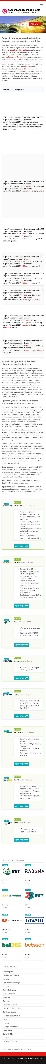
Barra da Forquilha (10, 1041)
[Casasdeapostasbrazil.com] (21, 11)
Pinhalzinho (7, 1030)
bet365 (25, 234)
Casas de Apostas (8, 1049)
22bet (26, 69)
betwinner (27, 320)
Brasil (17, 1049)
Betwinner (7, 327)
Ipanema (6, 997)
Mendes (6, 1023)
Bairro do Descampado (12, 1008)
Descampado (8, 972)
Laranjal (6, 979)
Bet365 (18, 69)
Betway (19, 57)
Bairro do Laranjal (10, 1005)
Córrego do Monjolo (11, 1026)
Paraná (23, 1049)
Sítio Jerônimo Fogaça (11, 983)
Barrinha (6, 1019)
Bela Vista (6, 1001)
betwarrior (27, 186)
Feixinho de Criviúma (11, 975)
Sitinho (32, 505)
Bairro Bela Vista (9, 990)
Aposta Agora (20, 546)
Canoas (6, 1037)
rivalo (25, 295)
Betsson (11, 57)
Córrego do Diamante (11, 1016)
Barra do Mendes (9, 1034)
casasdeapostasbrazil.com (19, 50)
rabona (26, 345)
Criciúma (6, 986)
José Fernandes (9, 994)
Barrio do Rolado (9, 1012)
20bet (42, 273)
